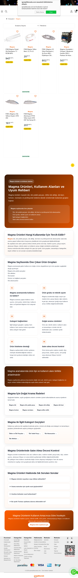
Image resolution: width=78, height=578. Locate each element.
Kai (45, 542)
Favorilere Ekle (17, 32)
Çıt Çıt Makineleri (28, 554)
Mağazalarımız (38, 540)
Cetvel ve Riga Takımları (28, 557)
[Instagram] (67, 542)
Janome (46, 540)
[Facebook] (67, 538)
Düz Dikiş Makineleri (17, 544)
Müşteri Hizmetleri (39, 544)
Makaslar (26, 540)
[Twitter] (71, 538)
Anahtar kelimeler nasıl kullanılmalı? (23, 494)
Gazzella (56, 542)
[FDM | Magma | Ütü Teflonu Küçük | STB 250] (12, 102)
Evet (51, 12)
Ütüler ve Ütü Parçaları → (17, 433)
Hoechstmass (58, 553)
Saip (55, 544)
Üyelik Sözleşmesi (7, 545)
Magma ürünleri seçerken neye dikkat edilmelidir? (28, 479)
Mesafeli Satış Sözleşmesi (8, 553)
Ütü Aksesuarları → (51, 433)
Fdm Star (46, 544)
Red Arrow (47, 549)
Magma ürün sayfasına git (39, 524)
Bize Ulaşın (37, 550)
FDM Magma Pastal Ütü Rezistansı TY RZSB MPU (12, 51)
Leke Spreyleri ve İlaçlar (29, 549)
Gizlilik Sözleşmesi (7, 549)
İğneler (26, 552)
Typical (56, 551)
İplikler (26, 546)
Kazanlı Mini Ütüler (27, 543)
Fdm (45, 553)
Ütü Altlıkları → (14, 438)
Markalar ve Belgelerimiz (7, 559)
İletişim (6, 556)
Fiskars (56, 546)
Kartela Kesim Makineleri (18, 552)
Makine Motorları (18, 555)
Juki (45, 551)
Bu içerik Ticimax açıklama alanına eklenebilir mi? (28, 501)
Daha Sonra (40, 12)
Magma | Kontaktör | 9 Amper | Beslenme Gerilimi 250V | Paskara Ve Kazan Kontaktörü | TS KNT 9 (66, 52)
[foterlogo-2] (39, 565)
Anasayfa (6, 540)
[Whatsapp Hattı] (73, 572)
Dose (45, 546)
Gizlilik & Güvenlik (39, 542)
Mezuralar (17, 558)
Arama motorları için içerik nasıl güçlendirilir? (27, 486)
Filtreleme (43, 25)
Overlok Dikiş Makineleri (17, 548)
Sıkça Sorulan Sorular (38, 547)
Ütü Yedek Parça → (35, 433)
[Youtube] (71, 542)
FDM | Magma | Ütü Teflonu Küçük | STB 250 (12, 116)
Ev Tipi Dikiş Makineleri (17, 561)
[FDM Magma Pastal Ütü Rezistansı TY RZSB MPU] (12, 37)
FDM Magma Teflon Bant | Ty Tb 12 (30, 50)
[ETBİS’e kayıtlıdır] (70, 551)
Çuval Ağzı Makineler (17, 540)
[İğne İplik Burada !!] (39, 576)
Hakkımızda (7, 542)
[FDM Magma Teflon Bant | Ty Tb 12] (30, 37)
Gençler (56, 540)
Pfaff (55, 549)
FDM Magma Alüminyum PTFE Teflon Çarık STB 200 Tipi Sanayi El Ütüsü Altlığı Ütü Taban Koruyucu (29, 117)
